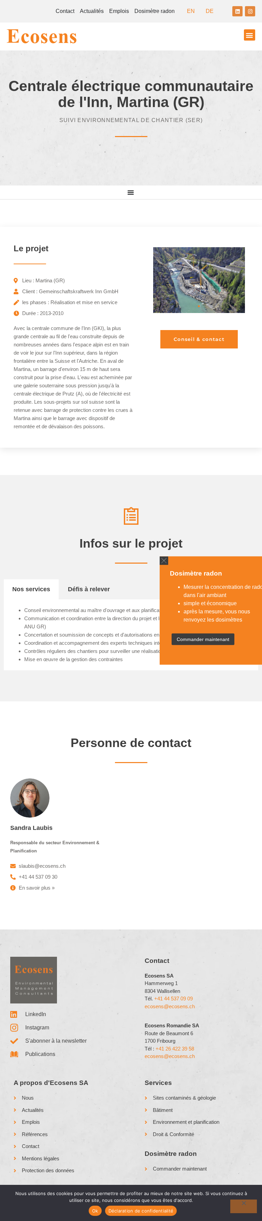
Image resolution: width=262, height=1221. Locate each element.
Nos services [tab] (31, 589)
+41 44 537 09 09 (173, 998)
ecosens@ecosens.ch (170, 1006)
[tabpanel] (199, 280)
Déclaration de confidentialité (141, 1210)
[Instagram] (250, 11)
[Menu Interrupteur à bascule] (130, 192)
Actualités (92, 11)
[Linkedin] (237, 11)
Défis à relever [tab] (89, 589)
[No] (243, 1206)
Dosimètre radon (154, 11)
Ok (95, 1210)
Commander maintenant (203, 639)
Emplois (119, 11)
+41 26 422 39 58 (175, 1049)
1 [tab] (198, 306)
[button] (164, 560)
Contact (65, 11)
